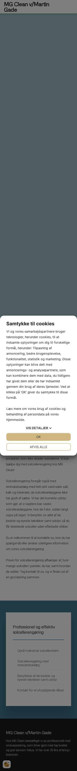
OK (38, 437)
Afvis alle (38, 447)
